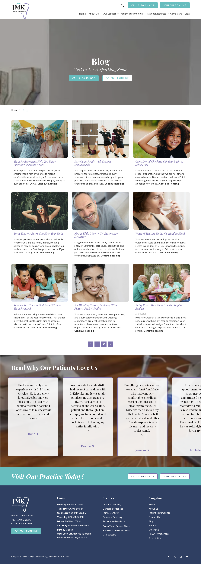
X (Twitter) (175, 556)
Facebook (169, 556)
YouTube (187, 556)
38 (104, 344)
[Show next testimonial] (186, 367)
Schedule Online (174, 5)
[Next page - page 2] (110, 344)
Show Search (122, 5)
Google (181, 556)
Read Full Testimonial (88, 430)
